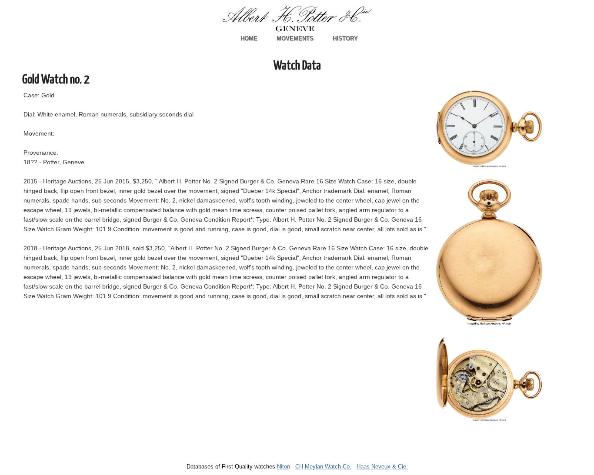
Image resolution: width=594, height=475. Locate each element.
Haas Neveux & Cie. (382, 466)
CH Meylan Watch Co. (323, 466)
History (345, 38)
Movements (295, 38)
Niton (283, 466)
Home (248, 38)
